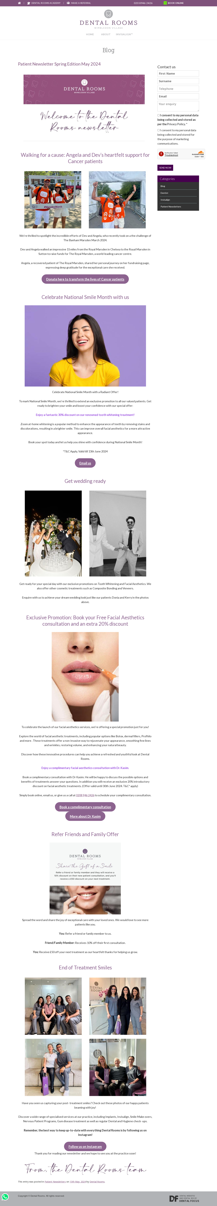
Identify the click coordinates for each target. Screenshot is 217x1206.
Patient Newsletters (55, 1181)
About (106, 34)
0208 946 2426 (85, 795)
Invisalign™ (124, 34)
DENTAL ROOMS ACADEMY (46, 3)
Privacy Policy (176, 124)
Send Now (165, 167)
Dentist (164, 193)
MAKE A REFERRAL (81, 3)
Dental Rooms (97, 1181)
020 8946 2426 (143, 2)
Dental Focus (189, 1201)
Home (90, 34)
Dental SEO (189, 1198)
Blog (163, 186)
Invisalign (165, 199)
